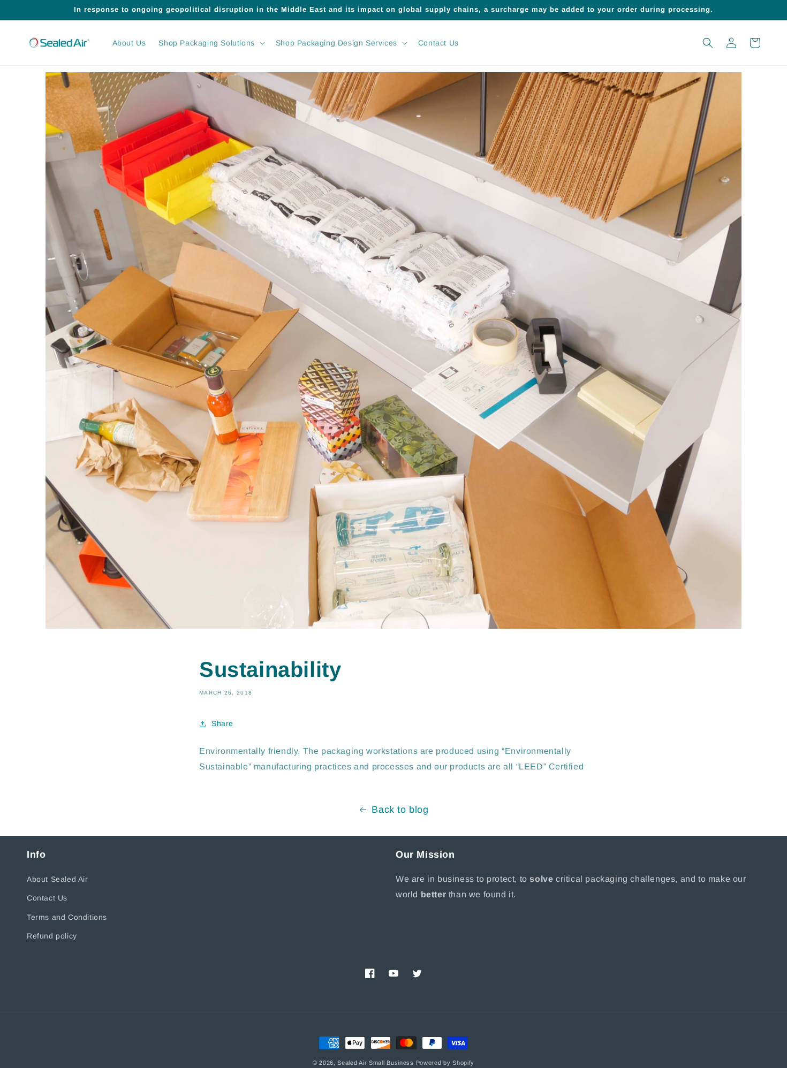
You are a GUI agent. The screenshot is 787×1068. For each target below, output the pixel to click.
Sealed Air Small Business (375, 1062)
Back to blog (400, 809)
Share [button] (222, 723)
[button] (210, 43)
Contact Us (47, 898)
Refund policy (52, 936)
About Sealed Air (57, 879)
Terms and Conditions (67, 917)
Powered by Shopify (445, 1062)
